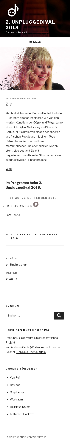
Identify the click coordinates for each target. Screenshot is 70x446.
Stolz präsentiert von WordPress (26, 437)
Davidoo (15, 385)
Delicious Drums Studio (31, 352)
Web (9, 169)
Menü (37, 42)
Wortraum (37, 347)
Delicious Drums (20, 407)
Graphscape (17, 392)
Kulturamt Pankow (22, 414)
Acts (14, 234)
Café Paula (25, 206)
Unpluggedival (24, 98)
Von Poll (15, 377)
